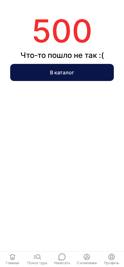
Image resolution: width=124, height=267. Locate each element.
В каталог (62, 72)
